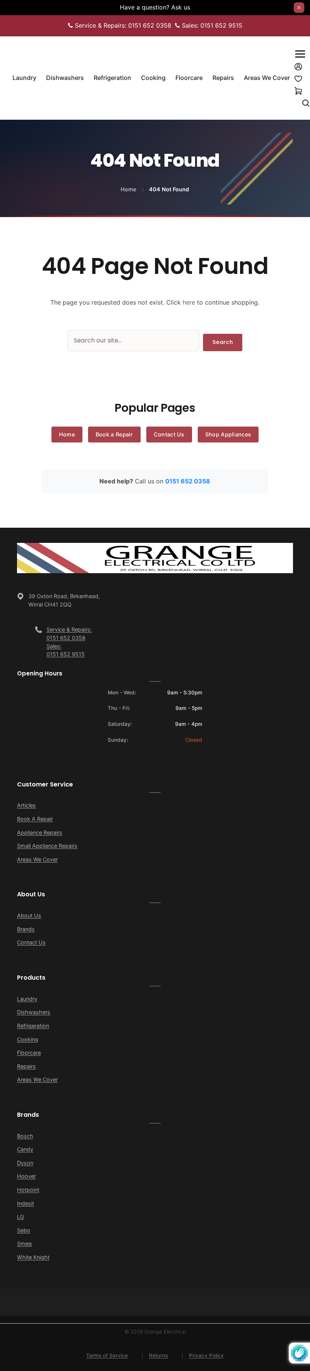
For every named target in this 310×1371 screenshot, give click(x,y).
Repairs (26, 1066)
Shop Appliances (228, 434)
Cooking (27, 1039)
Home (128, 189)
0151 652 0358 (187, 481)
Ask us (180, 7)
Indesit (25, 1203)
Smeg (24, 1243)
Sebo (23, 1230)
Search (222, 342)
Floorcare (29, 1052)
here (189, 302)
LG (20, 1216)
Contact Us (169, 434)
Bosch (25, 1136)
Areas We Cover (37, 859)
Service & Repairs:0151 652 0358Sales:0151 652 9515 (69, 641)
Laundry (27, 999)
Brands (26, 929)
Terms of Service (107, 1355)
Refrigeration (33, 1025)
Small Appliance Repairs (47, 846)
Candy (25, 1149)
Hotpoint (28, 1190)
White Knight (33, 1257)
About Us (29, 915)
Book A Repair (35, 819)
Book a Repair (114, 434)
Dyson (25, 1163)
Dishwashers (33, 1012)
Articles (26, 805)
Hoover (26, 1176)
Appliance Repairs (39, 832)
